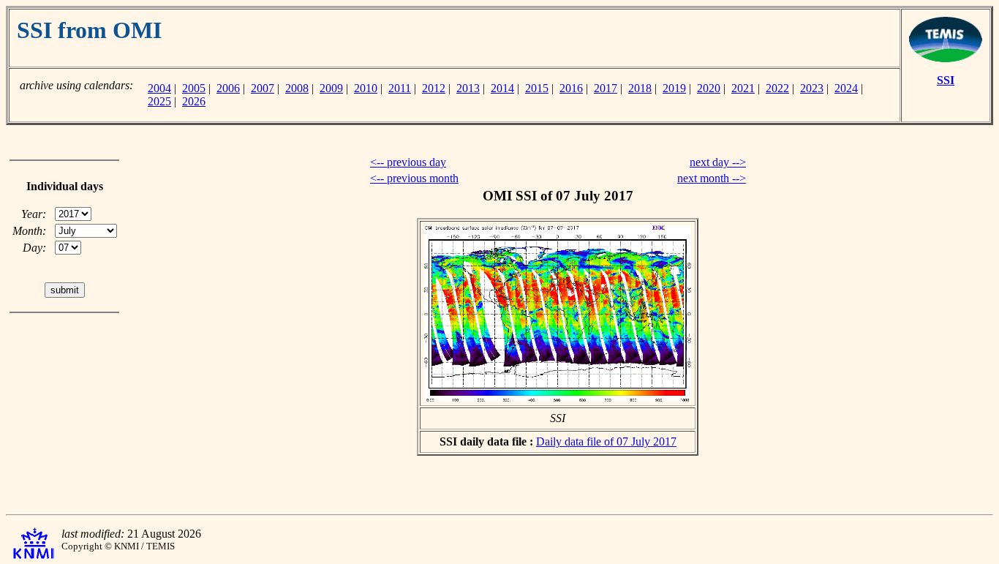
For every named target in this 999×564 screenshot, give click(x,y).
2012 (433, 88)
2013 (468, 88)
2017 (605, 88)
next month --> (711, 178)
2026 (194, 101)
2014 (502, 88)
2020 (708, 88)
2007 (262, 88)
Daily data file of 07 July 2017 (606, 441)
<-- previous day (408, 162)
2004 (159, 88)
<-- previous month (414, 178)
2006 (228, 88)
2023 (811, 88)
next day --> (718, 162)
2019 (674, 88)
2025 (159, 101)
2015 (536, 88)
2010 (365, 88)
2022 (777, 88)
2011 (399, 88)
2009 (331, 88)
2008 (297, 88)
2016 (571, 88)
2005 (194, 88)
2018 (640, 88)
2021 (743, 88)
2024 (846, 88)
